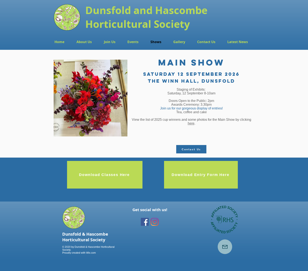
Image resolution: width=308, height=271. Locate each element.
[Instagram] (155, 222)
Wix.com (91, 252)
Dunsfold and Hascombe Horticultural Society (146, 17)
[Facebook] (145, 222)
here (191, 123)
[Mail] (225, 246)
